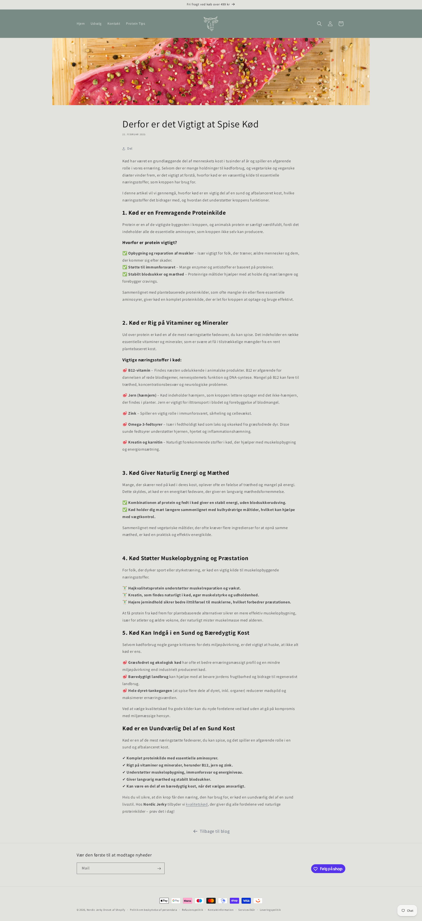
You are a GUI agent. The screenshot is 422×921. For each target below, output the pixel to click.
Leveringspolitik (270, 909)
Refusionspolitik (192, 909)
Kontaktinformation (221, 909)
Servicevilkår (246, 909)
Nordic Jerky (95, 909)
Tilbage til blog (215, 831)
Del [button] (130, 148)
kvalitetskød (197, 804)
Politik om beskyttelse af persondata (153, 909)
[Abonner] (159, 868)
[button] (319, 23)
